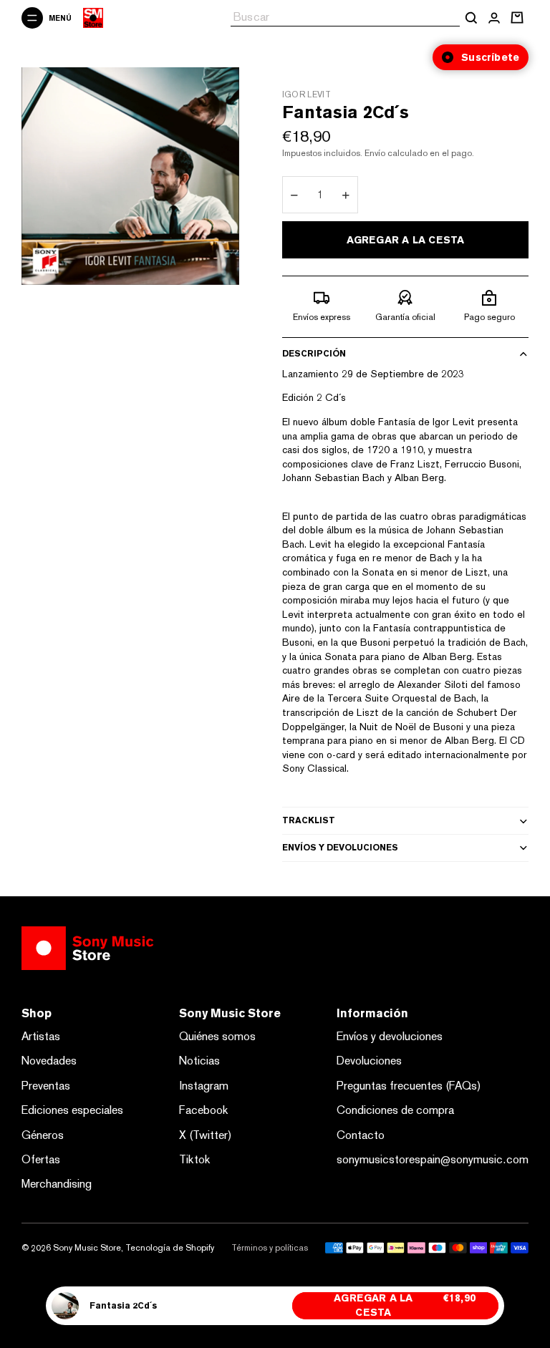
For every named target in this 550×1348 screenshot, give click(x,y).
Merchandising (56, 1184)
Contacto (361, 1135)
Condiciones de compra (395, 1110)
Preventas (45, 1085)
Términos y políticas (269, 1248)
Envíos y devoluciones (340, 848)
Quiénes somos (217, 1036)
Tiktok (195, 1159)
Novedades (49, 1060)
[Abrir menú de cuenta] (494, 17)
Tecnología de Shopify (169, 1248)
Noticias (199, 1060)
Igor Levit (306, 94)
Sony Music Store (87, 1248)
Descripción (314, 354)
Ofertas (40, 1159)
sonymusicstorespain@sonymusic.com (433, 1159)
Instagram (203, 1085)
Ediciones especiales (72, 1110)
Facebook (203, 1110)
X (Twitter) (205, 1135)
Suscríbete (490, 57)
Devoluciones (369, 1060)
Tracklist (308, 820)
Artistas (40, 1036)
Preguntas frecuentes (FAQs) (409, 1085)
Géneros (42, 1135)
